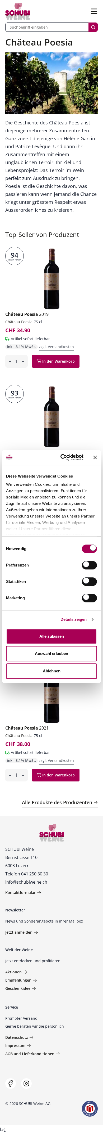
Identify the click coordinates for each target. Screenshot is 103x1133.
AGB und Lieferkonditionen (29, 1053)
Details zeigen (73, 619)
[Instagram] (26, 1083)
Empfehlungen (18, 980)
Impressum (15, 1045)
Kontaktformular (20, 892)
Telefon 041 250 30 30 (26, 874)
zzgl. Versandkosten (56, 346)
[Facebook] (10, 1083)
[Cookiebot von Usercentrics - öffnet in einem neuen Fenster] (62, 457)
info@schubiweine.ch (26, 882)
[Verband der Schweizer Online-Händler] (90, 1109)
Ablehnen (51, 671)
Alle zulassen (51, 636)
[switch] (89, 565)
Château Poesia (27, 314)
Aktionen (13, 971)
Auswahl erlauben (51, 653)
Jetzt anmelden (18, 932)
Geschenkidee (17, 988)
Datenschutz (16, 1037)
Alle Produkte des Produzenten (57, 802)
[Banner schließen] (95, 457)
